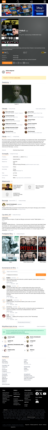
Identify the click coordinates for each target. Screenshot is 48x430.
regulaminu (13, 427)
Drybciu (8, 277)
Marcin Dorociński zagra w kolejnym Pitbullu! (40, 187)
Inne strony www (6, 384)
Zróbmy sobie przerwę (25, 419)
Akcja (30, 34)
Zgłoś (17, 283)
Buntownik (15, 409)
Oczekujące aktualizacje (29, 377)
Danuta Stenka (31, 127)
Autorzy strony (27, 380)
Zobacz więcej (9, 282)
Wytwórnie (4, 380)
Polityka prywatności (34, 424)
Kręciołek (15, 412)
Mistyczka (10, 409)
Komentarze (4, 375)
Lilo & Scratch (12, 418)
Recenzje (5, 200)
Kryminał (27, 34)
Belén (8, 418)
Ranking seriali (17, 394)
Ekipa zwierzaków (20, 414)
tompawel (32, 341)
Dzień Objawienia (30, 415)
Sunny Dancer (37, 418)
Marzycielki (10, 412)
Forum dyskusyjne (28, 392)
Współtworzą (9, 326)
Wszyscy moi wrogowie (35, 412)
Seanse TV (4, 381)
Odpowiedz (12, 283)
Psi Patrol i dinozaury (24, 413)
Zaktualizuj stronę (28, 375)
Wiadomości (6, 181)
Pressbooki (4, 369)
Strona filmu (5, 361)
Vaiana (29, 414)
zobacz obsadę (40, 108)
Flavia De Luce (16, 413)
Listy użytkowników (28, 394)
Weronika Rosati (9, 131)
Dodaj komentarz (41, 274)
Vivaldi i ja (18, 411)
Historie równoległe (9, 413)
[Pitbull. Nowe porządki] (28, 248)
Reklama (40, 424)
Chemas (8, 286)
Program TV (16, 392)
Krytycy (26, 404)
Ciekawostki (4, 367)
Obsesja (16, 417)
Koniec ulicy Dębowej (21, 412)
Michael (20, 417)
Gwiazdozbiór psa (25, 418)
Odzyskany (28, 412)
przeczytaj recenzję (21, 209)
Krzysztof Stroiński (9, 119)
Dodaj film (16, 399)
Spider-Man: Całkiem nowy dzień (9, 414)
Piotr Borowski (31, 131)
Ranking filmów (6, 397)
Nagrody (4, 377)
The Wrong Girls (33, 411)
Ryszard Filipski (31, 119)
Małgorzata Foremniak (10, 123)
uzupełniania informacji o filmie (18, 332)
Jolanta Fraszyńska (32, 123)
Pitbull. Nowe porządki (28, 262)
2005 (27, 31)
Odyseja (26, 414)
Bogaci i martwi (6, 411)
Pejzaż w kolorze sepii (40, 413)
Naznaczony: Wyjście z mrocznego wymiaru (26, 409)
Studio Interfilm (16, 159)
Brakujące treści (17, 404)
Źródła (25, 406)
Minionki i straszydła (8, 415)
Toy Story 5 (24, 415)
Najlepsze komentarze (13, 274)
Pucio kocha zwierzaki (39, 409)
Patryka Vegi (37, 224)
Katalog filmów (6, 392)
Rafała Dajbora (38, 219)
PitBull (41, 224)
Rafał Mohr (30, 115)
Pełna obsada (5, 363)
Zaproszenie (42, 414)
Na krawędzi (31, 418)
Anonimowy (16, 146)
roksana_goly (11, 337)
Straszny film (37, 415)
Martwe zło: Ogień (35, 414)
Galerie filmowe (6, 399)
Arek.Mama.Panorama (25, 411)
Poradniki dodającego (18, 400)
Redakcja (44, 424)
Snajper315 (9, 300)
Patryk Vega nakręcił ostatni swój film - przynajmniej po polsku (17, 187)
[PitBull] (10, 248)
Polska (39, 34)
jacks (31, 345)
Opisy (9, 136)
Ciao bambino (18, 418)
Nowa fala (39, 411)
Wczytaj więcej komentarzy (24, 322)
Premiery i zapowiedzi (7, 395)
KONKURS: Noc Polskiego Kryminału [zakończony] (17, 194)
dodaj (12, 108)
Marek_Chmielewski (35, 337)
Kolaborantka (11, 349)
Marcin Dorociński (9, 111)
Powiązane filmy (7, 234)
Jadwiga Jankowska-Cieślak (11, 127)
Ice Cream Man (32, 413)
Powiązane (4, 371)
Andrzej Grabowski (9, 115)
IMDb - (22, 177)
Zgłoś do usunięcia (28, 378)
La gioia (37, 417)
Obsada (4, 109)
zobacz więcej (17, 77)
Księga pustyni (13, 411)
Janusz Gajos (31, 111)
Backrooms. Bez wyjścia (17, 415)
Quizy (4, 402)
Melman (32, 349)
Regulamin (27, 424)
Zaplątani (25, 417)
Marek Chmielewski (11, 204)
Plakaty (25, 368)
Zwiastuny (5, 82)
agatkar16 (10, 341)
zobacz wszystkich (41, 326)
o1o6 (7, 315)
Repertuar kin (6, 394)
